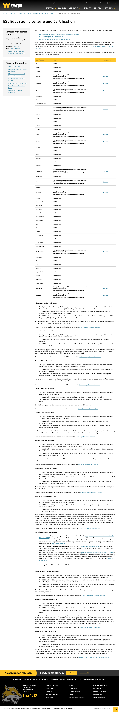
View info (105, 76)
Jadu (109, 708)
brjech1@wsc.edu (15, 48)
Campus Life (87, 8)
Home (5, 13)
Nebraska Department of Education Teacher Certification (54, 565)
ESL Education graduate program (89, 546)
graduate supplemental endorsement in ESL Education (97, 553)
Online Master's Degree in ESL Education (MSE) (64, 679)
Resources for (62, 3)
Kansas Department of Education (88, 464)
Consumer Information (24, 13)
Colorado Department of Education (89, 385)
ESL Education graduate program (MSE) (51, 36)
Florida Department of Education (88, 409)
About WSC (110, 8)
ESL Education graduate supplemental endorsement (55, 39)
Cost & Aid (63, 8)
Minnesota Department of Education (91, 492)
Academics (51, 8)
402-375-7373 (16, 46)
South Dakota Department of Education (93, 595)
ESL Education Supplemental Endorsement (35, 679)
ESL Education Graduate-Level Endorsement (93, 679)
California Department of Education (90, 357)
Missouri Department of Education (89, 528)
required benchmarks (58, 544)
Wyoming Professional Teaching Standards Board (94, 657)
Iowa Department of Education (85, 437)
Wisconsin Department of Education (90, 627)
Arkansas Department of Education (89, 327)
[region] (75, 179)
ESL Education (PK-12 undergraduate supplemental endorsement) (59, 34)
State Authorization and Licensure (43, 13)
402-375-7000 (27, 691)
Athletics (99, 8)
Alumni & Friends (73, 3)
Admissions (75, 8)
